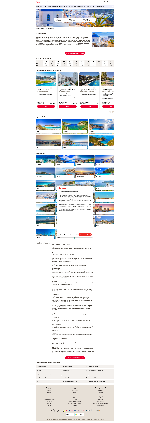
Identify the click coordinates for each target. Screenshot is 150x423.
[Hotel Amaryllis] (111, 90)
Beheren (61, 234)
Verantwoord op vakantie (49, 399)
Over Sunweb (49, 397)
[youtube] (58, 411)
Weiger (73, 234)
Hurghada (100, 390)
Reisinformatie (100, 405)
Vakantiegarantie (100, 401)
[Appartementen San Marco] (89, 90)
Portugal (49, 392)
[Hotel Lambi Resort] (46, 90)
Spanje (49, 388)
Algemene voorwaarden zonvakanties (67, 419)
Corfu (60, 43)
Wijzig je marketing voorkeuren (75, 403)
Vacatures (49, 401)
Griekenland (49, 390)
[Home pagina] (39, 2)
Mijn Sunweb (100, 399)
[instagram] (54, 411)
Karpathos (80, 43)
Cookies (75, 399)
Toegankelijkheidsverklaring (75, 401)
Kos (51, 43)
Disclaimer (75, 405)
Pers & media (49, 403)
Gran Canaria (75, 390)
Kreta (86, 41)
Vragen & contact (100, 397)
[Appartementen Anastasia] (68, 90)
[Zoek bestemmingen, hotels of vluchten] (101, 2)
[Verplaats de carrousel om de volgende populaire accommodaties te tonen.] (113, 112)
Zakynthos (86, 43)
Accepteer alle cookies (84, 234)
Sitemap (49, 405)
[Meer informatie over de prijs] (54, 103)
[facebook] (51, 411)
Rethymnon (100, 388)
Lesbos (41, 43)
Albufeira (101, 392)
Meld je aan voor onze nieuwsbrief (100, 403)
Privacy (75, 397)
